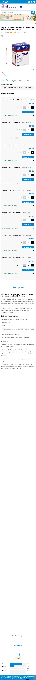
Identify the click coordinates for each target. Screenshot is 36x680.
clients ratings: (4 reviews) (14, 32)
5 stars (4, 664)
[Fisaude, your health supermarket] (9, 7)
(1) (28, 666)
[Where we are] (3, 2)
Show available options (7, 84)
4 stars (4, 666)
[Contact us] (29, 2)
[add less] (24, 107)
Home (2, 23)
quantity (19, 107)
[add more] (32, 107)
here (27, 678)
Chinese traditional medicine (11, 23)
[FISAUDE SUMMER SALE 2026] (18, 17)
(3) (28, 664)
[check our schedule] (6, 2)
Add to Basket (28, 112)
